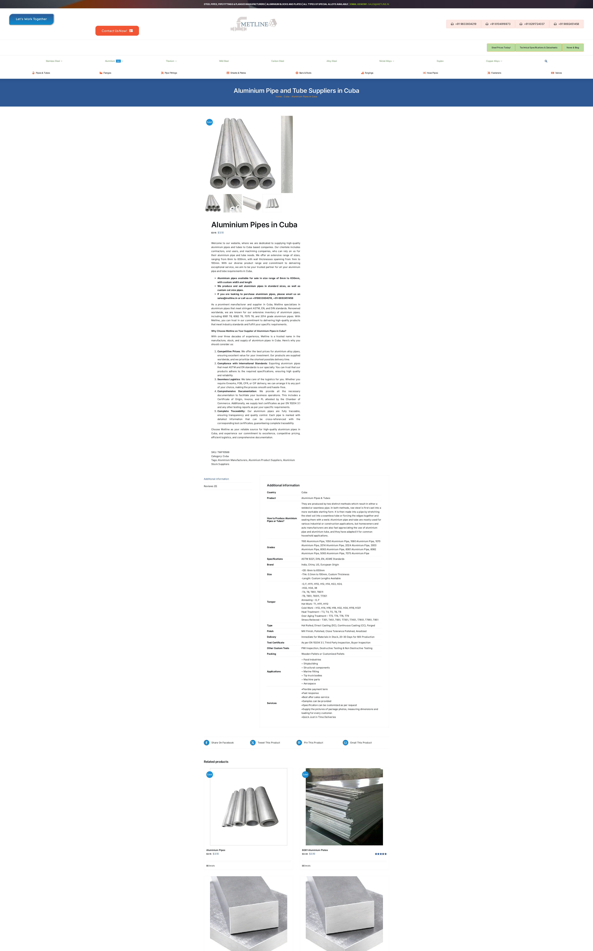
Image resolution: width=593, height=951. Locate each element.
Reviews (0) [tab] (210, 486)
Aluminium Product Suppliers (265, 460)
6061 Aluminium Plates (315, 850)
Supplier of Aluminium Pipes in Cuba (264, 331)
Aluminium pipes (227, 278)
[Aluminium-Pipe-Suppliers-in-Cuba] (242, 154)
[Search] (546, 61)
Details (211, 866)
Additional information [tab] (216, 478)
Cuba (226, 456)
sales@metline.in (378, 4)
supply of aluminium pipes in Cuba (260, 340)
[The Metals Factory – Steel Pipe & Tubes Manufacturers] (254, 18)
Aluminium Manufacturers (232, 460)
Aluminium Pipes (215, 850)
